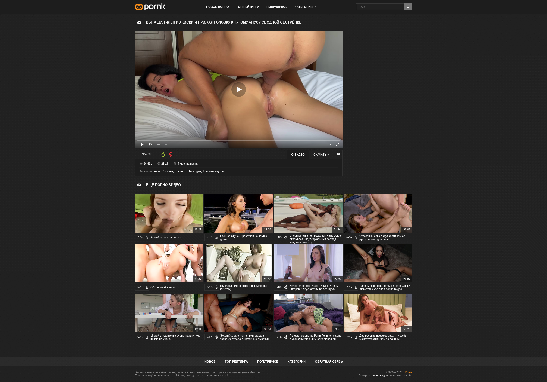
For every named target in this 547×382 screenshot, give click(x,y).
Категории (297, 361)
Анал (157, 171)
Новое (209, 361)
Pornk (408, 372)
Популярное (276, 7)
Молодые (195, 171)
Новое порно (217, 7)
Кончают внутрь (213, 171)
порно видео (380, 375)
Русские (167, 171)
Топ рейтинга (247, 7)
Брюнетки (181, 171)
